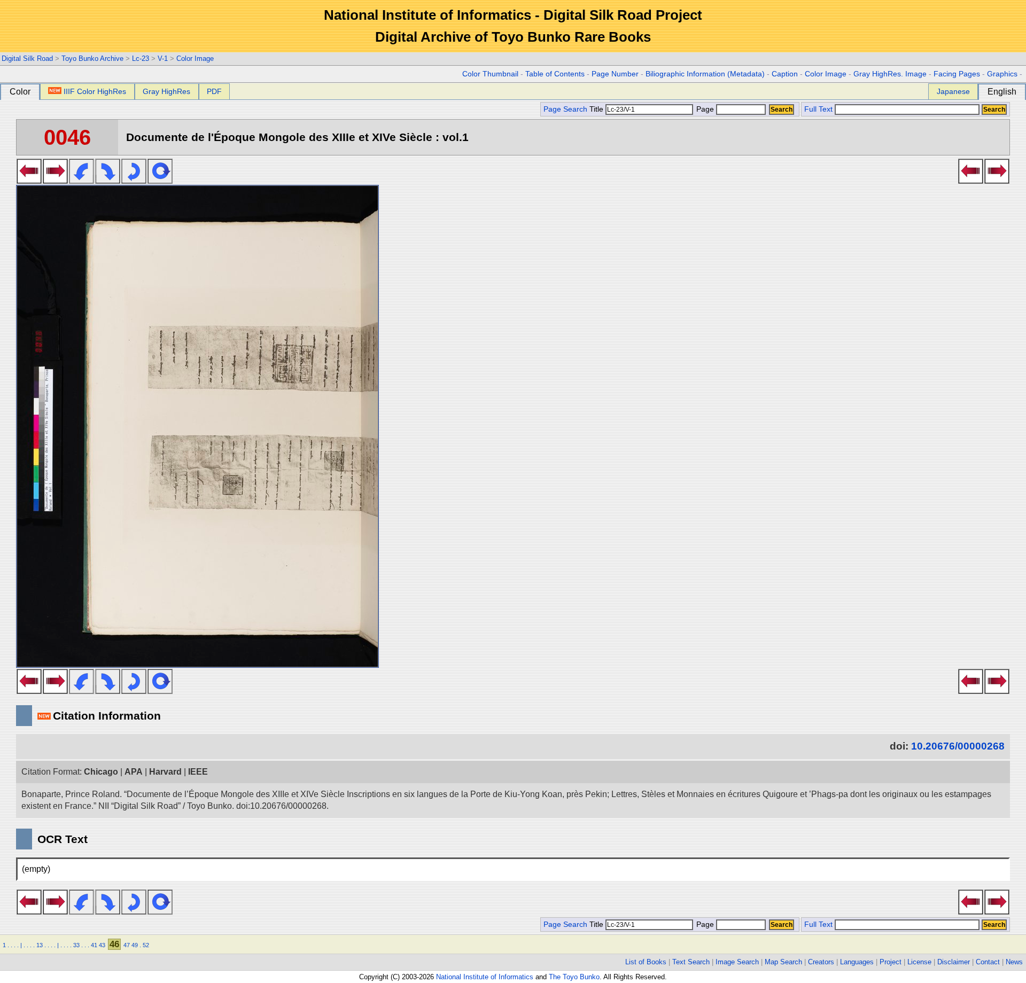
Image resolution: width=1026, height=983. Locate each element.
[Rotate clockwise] (107, 180)
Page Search (565, 109)
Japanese (953, 91)
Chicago (101, 771)
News (1014, 962)
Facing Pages (957, 74)
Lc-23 (140, 58)
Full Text (818, 109)
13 (39, 945)
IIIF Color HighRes (95, 91)
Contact (988, 962)
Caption (785, 74)
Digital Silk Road (27, 58)
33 (76, 945)
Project (890, 962)
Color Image (195, 58)
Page (705, 109)
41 (94, 945)
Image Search (737, 962)
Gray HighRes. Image (890, 74)
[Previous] (29, 180)
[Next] (55, 180)
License (919, 962)
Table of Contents (555, 74)
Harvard (165, 771)
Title (597, 109)
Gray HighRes (166, 91)
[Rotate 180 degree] (133, 180)
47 (126, 945)
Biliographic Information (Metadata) (705, 74)
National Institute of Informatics (484, 977)
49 (134, 945)
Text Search (691, 962)
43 (102, 945)
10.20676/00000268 (958, 746)
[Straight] (160, 180)
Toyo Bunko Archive (92, 58)
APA (134, 771)
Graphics (1002, 74)
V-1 (163, 58)
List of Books (645, 962)
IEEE (198, 771)
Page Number (615, 74)
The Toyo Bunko (574, 977)
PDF (214, 91)
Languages (857, 962)
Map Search (783, 962)
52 (146, 945)
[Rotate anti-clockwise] (81, 180)
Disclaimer (953, 962)
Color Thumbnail (490, 74)
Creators (821, 962)
